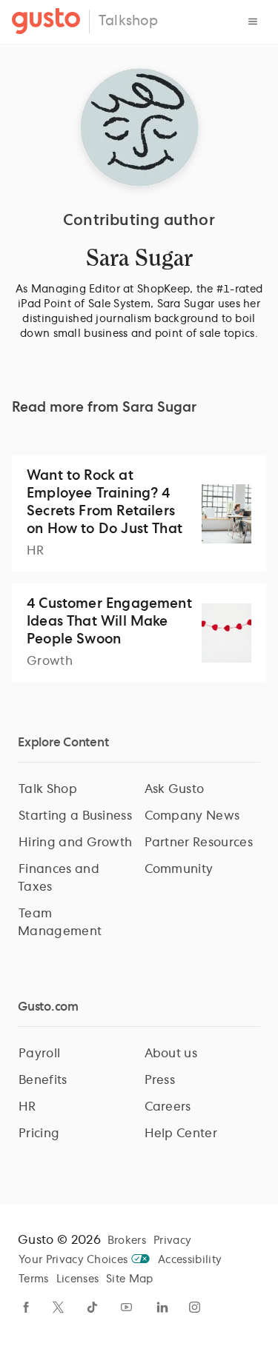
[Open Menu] (252, 21)
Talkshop (128, 21)
